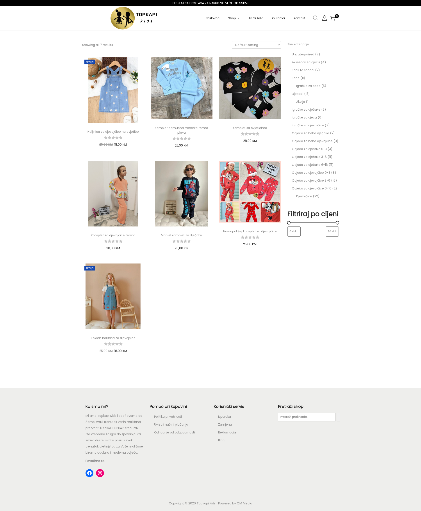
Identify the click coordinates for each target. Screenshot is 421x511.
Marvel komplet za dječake (181, 235)
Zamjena (225, 424)
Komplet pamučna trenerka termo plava (181, 130)
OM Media (244, 503)
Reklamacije (227, 432)
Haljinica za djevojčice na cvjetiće (113, 131)
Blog (221, 440)
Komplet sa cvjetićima (250, 128)
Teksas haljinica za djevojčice (113, 338)
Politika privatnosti (168, 416)
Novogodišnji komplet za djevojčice (250, 231)
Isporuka (224, 416)
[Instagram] (100, 473)
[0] (332, 18)
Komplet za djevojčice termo (113, 235)
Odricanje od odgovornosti (174, 432)
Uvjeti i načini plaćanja (171, 424)
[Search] (338, 417)
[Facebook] (89, 473)
